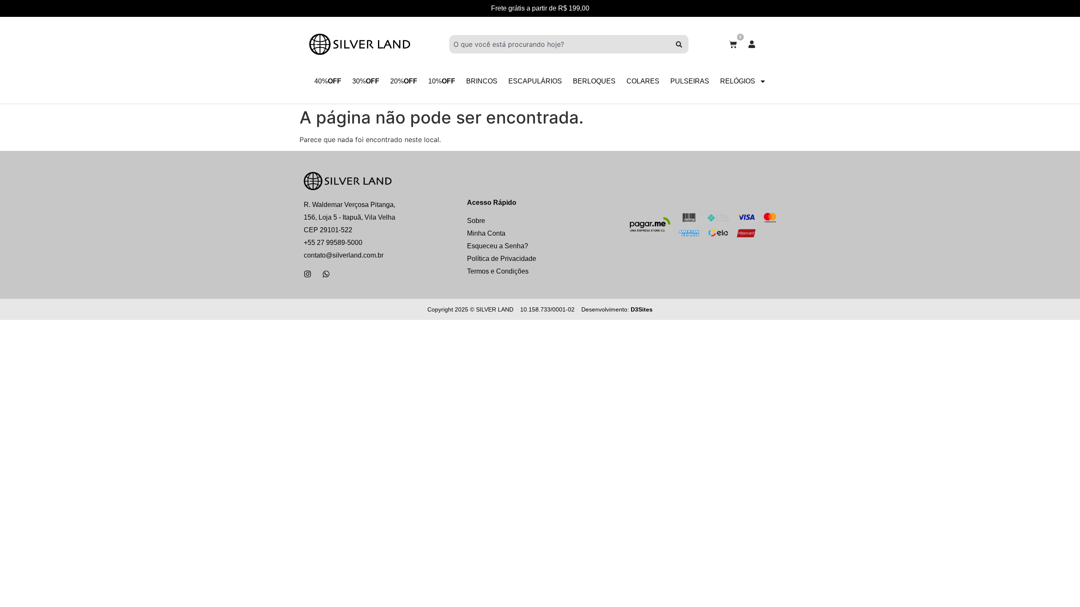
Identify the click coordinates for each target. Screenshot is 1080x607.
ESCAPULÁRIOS (535, 81)
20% (403, 81)
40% (327, 81)
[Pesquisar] (679, 44)
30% (365, 81)
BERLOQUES (594, 81)
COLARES (642, 81)
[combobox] (559, 44)
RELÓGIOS (737, 81)
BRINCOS (481, 81)
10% (441, 81)
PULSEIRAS (689, 81)
